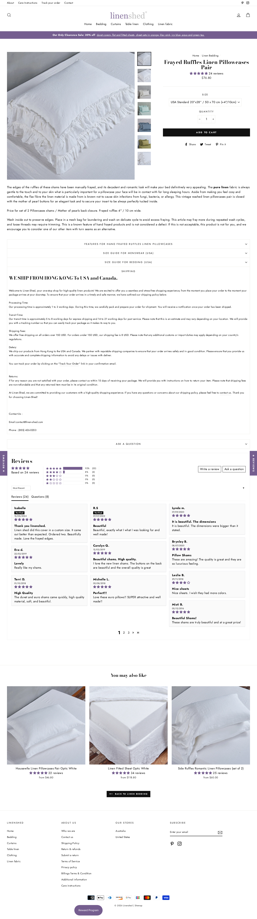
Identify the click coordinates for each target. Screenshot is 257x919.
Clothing (148, 24)
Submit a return (70, 855)
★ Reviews (3, 463)
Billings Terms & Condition (76, 873)
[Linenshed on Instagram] (179, 843)
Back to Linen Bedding (131, 793)
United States (123, 837)
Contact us (67, 837)
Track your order (51, 3)
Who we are (68, 831)
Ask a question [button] (234, 469)
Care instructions (71, 885)
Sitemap (138, 905)
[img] (49, 519)
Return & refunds (71, 849)
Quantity (206, 111)
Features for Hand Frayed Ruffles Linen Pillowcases (128, 244)
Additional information (74, 879)
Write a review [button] (209, 469)
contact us (225, 392)
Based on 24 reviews (25, 472)
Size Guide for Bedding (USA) (128, 262)
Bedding (101, 24)
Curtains (116, 24)
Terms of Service (70, 861)
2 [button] (124, 632)
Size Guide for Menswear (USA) (128, 253)
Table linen (132, 24)
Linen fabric (165, 24)
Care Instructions (27, 3)
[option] (128, 35)
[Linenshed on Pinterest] (172, 843)
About (10, 3)
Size (205, 94)
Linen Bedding (210, 55)
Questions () (40, 497)
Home (88, 24)
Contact (68, 3)
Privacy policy (69, 867)
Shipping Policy (70, 843)
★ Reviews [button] (253, 463)
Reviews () (19, 497)
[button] (199, 73)
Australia (121, 831)
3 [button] (128, 632)
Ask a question (128, 444)
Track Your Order (69, 363)
